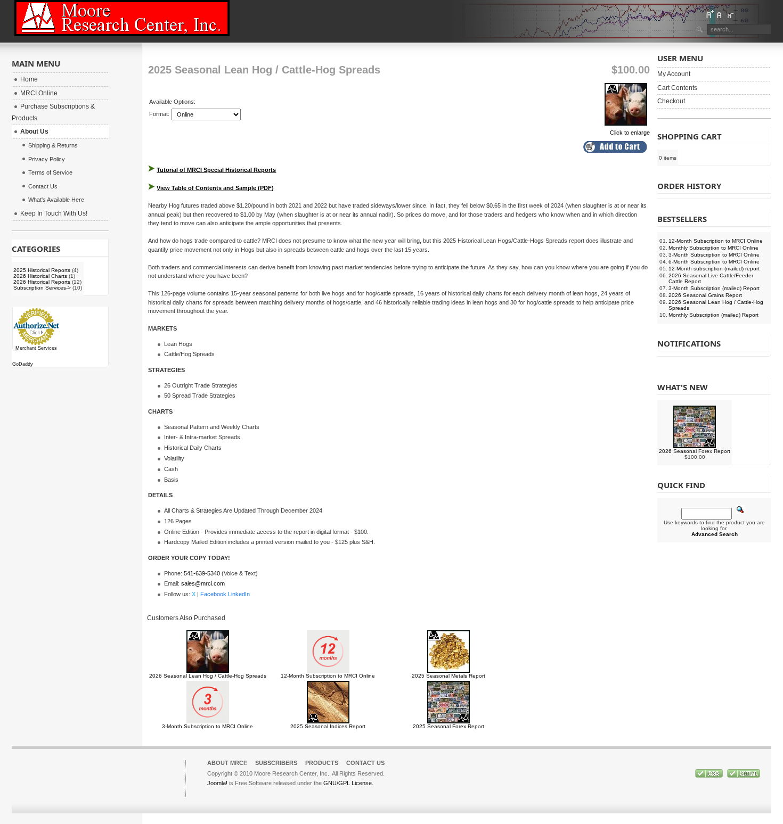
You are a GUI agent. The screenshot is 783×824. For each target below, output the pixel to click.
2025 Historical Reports (41, 270)
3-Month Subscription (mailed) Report (714, 288)
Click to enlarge (630, 132)
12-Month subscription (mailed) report (714, 268)
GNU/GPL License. (348, 783)
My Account (673, 74)
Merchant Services (36, 348)
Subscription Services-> (42, 288)
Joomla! (217, 783)
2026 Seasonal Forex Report (694, 451)
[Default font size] (719, 14)
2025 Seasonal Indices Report (327, 726)
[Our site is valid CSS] (709, 775)
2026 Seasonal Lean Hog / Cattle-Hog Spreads (207, 676)
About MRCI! (227, 763)
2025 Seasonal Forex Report (448, 726)
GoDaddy (22, 364)
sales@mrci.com (203, 583)
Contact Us (365, 763)
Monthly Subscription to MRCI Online (713, 248)
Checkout (671, 101)
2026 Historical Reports (41, 282)
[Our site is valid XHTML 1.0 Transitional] (743, 775)
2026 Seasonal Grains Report (705, 295)
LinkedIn (239, 594)
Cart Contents (677, 88)
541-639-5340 (202, 573)
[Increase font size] (709, 14)
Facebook (213, 594)
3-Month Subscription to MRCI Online (207, 726)
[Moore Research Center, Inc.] (122, 18)
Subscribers (276, 763)
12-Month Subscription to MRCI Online (328, 676)
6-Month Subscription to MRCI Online (714, 262)
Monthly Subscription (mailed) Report (713, 315)
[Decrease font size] (729, 14)
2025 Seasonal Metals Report (448, 676)
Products (321, 763)
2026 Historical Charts (40, 276)
